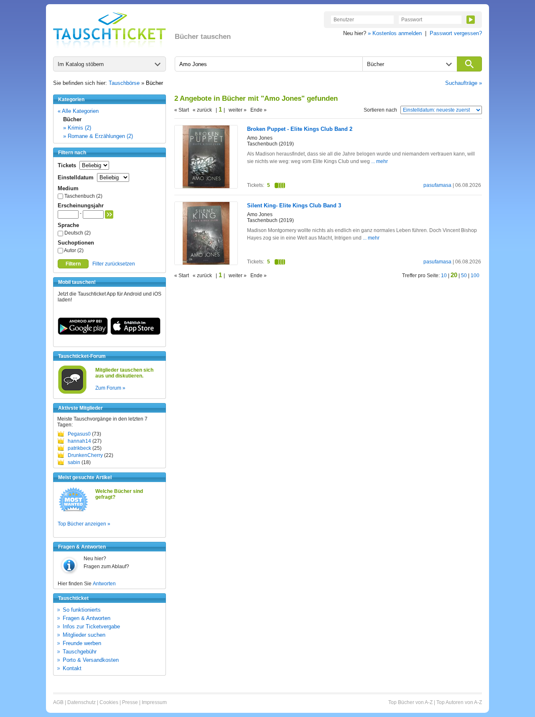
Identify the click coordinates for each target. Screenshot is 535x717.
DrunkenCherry (85, 455)
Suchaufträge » (463, 83)
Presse (130, 702)
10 (444, 275)
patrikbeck (79, 448)
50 (464, 275)
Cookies (108, 702)
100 (475, 275)
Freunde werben (82, 643)
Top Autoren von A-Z (459, 702)
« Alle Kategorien (78, 111)
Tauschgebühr (80, 651)
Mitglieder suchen (84, 635)
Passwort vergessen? (456, 33)
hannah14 (79, 441)
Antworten (104, 584)
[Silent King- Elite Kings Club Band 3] (206, 263)
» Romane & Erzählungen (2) (98, 136)
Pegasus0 (79, 434)
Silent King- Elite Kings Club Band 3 (294, 205)
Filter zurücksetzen (113, 264)
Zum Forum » (110, 388)
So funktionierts (82, 610)
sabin (74, 462)
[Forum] (72, 392)
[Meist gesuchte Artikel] (73, 511)
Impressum (154, 702)
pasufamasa (437, 185)
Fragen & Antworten (86, 618)
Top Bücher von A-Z (410, 702)
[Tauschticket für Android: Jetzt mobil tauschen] (83, 333)
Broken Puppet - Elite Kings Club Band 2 (299, 129)
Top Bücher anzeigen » (84, 524)
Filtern (73, 264)
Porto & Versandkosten (91, 660)
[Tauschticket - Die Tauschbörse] (109, 30)
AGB (58, 702)
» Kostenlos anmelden (395, 33)
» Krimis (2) (77, 128)
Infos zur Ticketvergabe (91, 626)
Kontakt (72, 668)
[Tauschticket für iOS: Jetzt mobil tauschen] (135, 333)
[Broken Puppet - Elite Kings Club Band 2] (206, 186)
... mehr (379, 161)
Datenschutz (81, 702)
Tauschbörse (124, 83)
